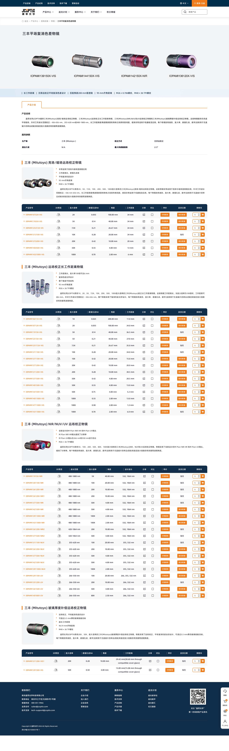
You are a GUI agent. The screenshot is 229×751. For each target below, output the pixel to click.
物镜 (53, 21)
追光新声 (152, 699)
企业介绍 (84, 695)
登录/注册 (201, 3)
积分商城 (111, 11)
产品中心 (47, 11)
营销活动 (75, 3)
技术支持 (51, 3)
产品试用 (39, 3)
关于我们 (95, 11)
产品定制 (26, 3)
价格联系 (165, 215)
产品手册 (118, 706)
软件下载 (63, 3)
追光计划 (63, 11)
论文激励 (152, 706)
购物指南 (118, 695)
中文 (185, 3)
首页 (26, 21)
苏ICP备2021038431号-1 (31, 730)
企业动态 (84, 703)
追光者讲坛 (152, 695)
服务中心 (79, 11)
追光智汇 (152, 703)
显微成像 (44, 21)
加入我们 (84, 699)
